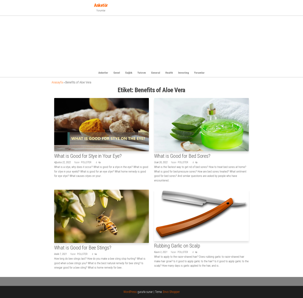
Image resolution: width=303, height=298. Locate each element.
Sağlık (128, 72)
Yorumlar (199, 72)
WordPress (130, 292)
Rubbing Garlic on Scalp (177, 246)
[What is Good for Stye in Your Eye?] (101, 124)
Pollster (86, 162)
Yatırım (141, 72)
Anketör (101, 5)
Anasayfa (57, 82)
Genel (116, 72)
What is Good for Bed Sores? (182, 156)
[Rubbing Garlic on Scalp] (201, 215)
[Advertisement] (151, 42)
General (155, 72)
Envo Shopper (171, 292)
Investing (183, 72)
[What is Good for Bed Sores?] (201, 124)
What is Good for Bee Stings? (82, 248)
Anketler (103, 72)
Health (169, 72)
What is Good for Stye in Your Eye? (88, 156)
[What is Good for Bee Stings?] (101, 216)
